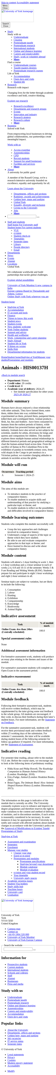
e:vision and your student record (29, 872)
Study (10, 31)
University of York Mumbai (21, 937)
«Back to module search (13, 375)
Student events (14, 324)
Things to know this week (20, 318)
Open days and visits (17, 1016)
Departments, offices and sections (23, 1032)
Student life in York (16, 343)
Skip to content (8, 2)
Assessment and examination (21, 841)
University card (15, 892)
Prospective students (17, 964)
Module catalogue (28, 867)
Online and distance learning (21, 1005)
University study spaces (25, 878)
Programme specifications (32, 861)
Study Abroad (14, 340)
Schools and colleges (17, 972)
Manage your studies (17, 850)
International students (17, 970)
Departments (13, 252)
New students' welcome (19, 326)
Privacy (11, 1057)
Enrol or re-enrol (22, 855)
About (10, 169)
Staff (9, 975)
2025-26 (18, 394)
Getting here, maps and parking (22, 1035)
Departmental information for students (26, 352)
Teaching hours (15, 889)
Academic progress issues (20, 881)
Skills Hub (12, 349)
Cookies (11, 1060)
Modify (11, 1071)
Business (11, 125)
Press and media (15, 984)
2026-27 (27, 394)
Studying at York (15, 307)
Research (11, 84)
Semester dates (14, 1044)
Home (4, 357)
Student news (14, 321)
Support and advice (16, 332)
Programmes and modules (20, 360)
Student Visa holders (17, 883)
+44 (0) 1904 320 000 (18, 934)
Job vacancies (14, 1038)
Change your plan (22, 853)
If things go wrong (16, 346)
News (10, 255)
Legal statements (15, 1054)
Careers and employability (20, 1011)
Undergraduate (14, 997)
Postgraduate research (18, 1002)
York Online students (17, 329)
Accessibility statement (27, 2)
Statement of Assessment (21, 744)
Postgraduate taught (17, 1000)
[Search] (38, 217)
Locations (12, 264)
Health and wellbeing (17, 335)
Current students (15, 967)
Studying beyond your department (36, 864)
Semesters (12, 844)
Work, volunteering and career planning (26, 338)
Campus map (13, 928)
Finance (11, 315)
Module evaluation (29, 869)
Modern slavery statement (20, 1063)
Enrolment (12, 847)
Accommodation (15, 310)
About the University (17, 1030)
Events (10, 258)
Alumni (11, 261)
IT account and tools (17, 312)
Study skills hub (15, 886)
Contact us (12, 931)
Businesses (12, 981)
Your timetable (21, 875)
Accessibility (13, 1065)
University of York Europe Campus (24, 940)
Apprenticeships (15, 1008)
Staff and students (16, 222)
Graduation (13, 895)
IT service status (15, 1041)
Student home (8, 302)
